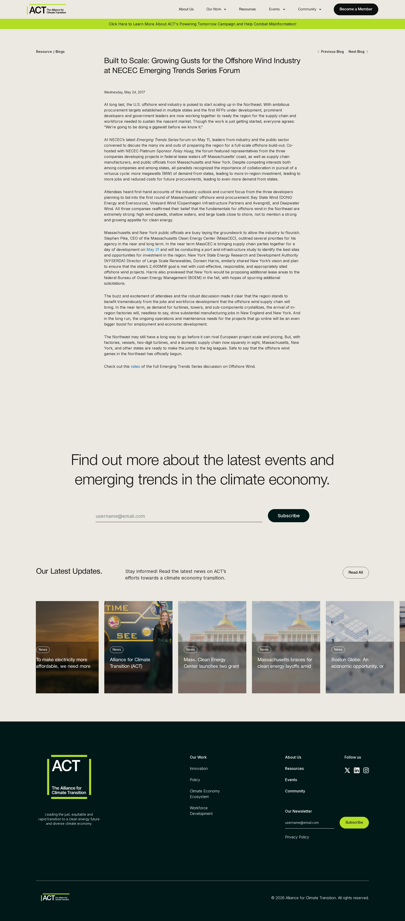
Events (291, 779)
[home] (46, 9)
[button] (216, 9)
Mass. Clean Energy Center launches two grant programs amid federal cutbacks (211, 664)
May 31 (152, 249)
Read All (356, 572)
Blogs (60, 52)
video (135, 366)
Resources (247, 9)
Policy (195, 779)
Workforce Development (201, 811)
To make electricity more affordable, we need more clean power (63, 664)
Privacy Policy (297, 837)
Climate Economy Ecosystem (205, 794)
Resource (44, 52)
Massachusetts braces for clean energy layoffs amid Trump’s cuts (285, 664)
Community (295, 791)
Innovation (199, 768)
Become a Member (356, 9)
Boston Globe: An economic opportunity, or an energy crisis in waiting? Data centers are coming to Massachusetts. (359, 664)
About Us (186, 9)
